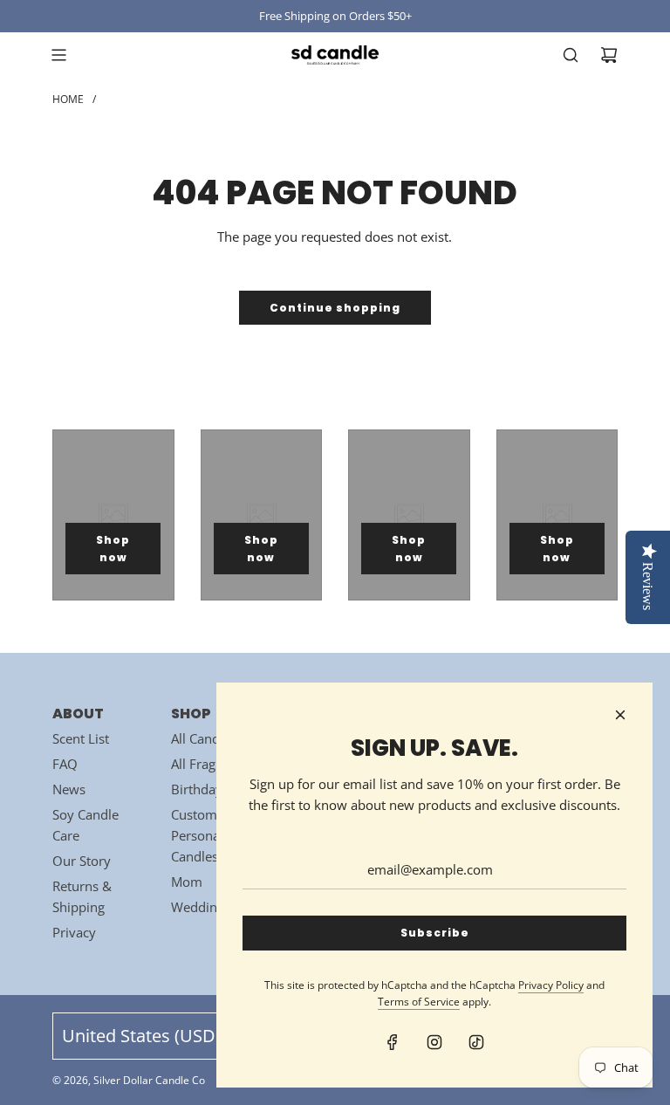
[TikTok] (476, 1042)
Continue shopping (335, 307)
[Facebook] (392, 1042)
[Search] (570, 55)
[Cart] (609, 55)
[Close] (620, 715)
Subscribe (434, 932)
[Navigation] (58, 55)
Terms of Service (419, 1001)
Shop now (113, 548)
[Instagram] (434, 1042)
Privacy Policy (551, 985)
